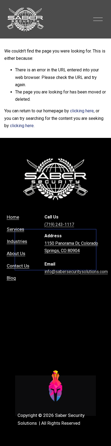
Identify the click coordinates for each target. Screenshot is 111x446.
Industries (17, 241)
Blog (11, 278)
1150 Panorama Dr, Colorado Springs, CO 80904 (71, 247)
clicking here (82, 110)
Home (13, 217)
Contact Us (18, 266)
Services (15, 229)
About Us (16, 253)
